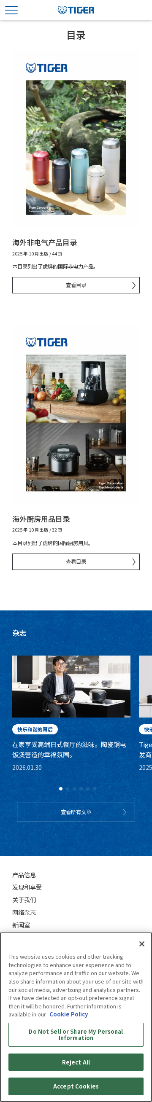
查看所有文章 (76, 812)
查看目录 (76, 285)
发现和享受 (27, 886)
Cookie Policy (68, 1014)
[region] (76, 1017)
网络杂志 (24, 912)
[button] (60, 788)
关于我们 (24, 899)
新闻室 (21, 924)
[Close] (142, 944)
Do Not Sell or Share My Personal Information (76, 1034)
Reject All (76, 1062)
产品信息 (24, 874)
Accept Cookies (76, 1086)
